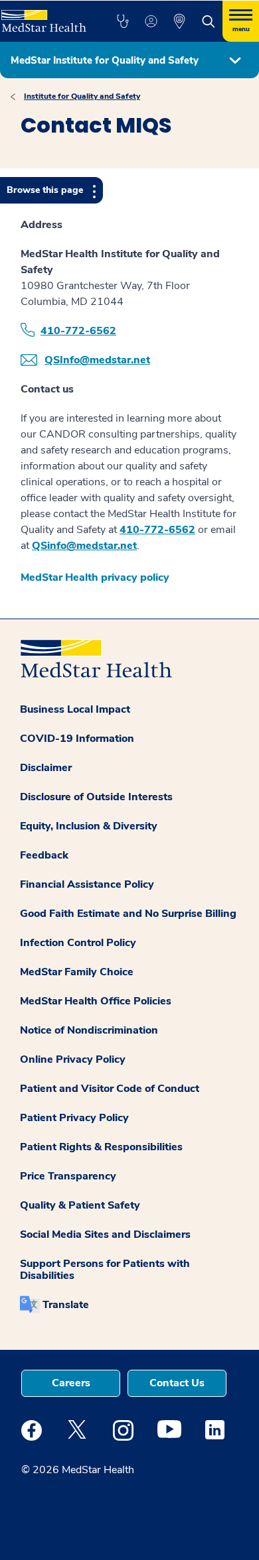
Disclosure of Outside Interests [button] (96, 797)
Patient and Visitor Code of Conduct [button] (109, 1088)
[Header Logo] (44, 16)
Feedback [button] (44, 855)
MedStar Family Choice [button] (76, 972)
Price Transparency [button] (68, 1176)
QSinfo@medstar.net (84, 545)
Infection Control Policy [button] (78, 942)
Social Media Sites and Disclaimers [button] (105, 1234)
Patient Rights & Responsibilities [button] (101, 1147)
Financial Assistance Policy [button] (87, 884)
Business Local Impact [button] (75, 709)
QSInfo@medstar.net (97, 360)
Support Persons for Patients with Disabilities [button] (105, 1269)
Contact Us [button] (177, 1383)
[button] (122, 21)
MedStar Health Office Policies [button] (95, 1001)
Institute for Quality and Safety (82, 96)
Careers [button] (71, 1383)
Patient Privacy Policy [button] (74, 1117)
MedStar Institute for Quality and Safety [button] (105, 60)
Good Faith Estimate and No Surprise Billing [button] (128, 913)
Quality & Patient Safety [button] (80, 1205)
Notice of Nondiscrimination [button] (89, 1030)
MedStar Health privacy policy (95, 577)
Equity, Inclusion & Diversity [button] (88, 826)
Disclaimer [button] (46, 767)
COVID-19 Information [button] (77, 738)
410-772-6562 (78, 331)
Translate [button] (66, 1304)
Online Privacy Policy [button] (73, 1059)
